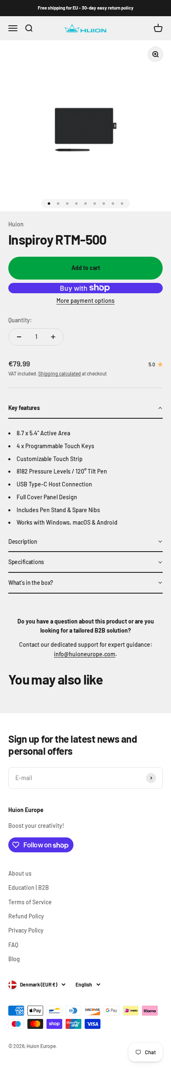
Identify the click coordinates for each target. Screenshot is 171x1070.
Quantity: (20, 320)
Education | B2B (28, 887)
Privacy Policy (26, 930)
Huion (16, 224)
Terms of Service (30, 902)
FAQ (13, 944)
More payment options (85, 300)
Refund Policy (26, 916)
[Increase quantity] (53, 337)
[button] (85, 408)
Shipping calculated (59, 373)
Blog (14, 958)
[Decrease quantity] (19, 337)
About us (20, 873)
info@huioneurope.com (84, 654)
